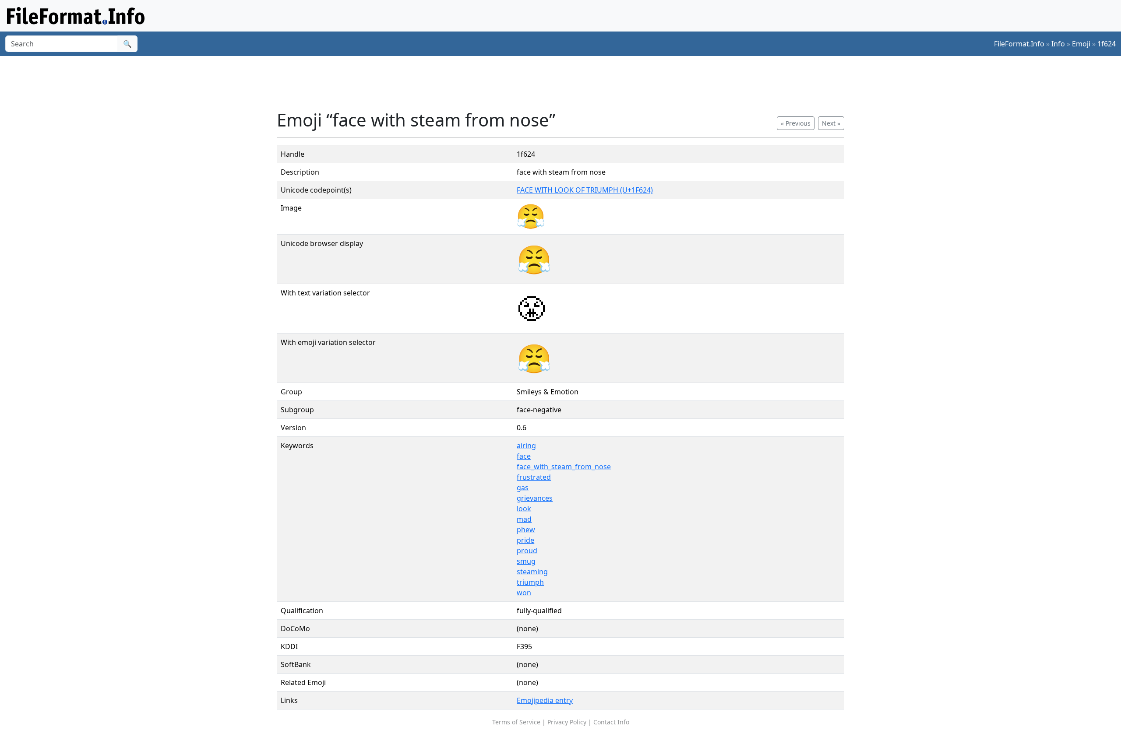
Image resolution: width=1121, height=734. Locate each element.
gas (523, 487)
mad (524, 519)
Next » (831, 123)
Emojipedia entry (545, 700)
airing (526, 445)
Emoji (1081, 44)
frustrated (534, 477)
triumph (530, 582)
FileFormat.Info (1019, 44)
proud (527, 550)
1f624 (1106, 44)
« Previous (796, 123)
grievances (535, 498)
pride (525, 540)
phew (526, 529)
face (524, 456)
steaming (532, 571)
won (524, 592)
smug (526, 561)
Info (1058, 44)
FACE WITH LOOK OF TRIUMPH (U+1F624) (585, 190)
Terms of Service (516, 722)
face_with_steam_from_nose (564, 466)
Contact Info (611, 722)
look (524, 508)
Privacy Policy (566, 722)
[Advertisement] (565, 82)
